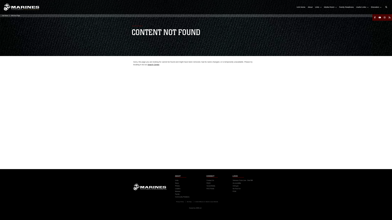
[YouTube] (379, 17)
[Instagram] (384, 17)
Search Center (153, 65)
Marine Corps (150, 187)
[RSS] (389, 17)
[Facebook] (374, 17)
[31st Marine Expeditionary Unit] (21, 7)
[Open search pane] (386, 7)
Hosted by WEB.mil (195, 208)
